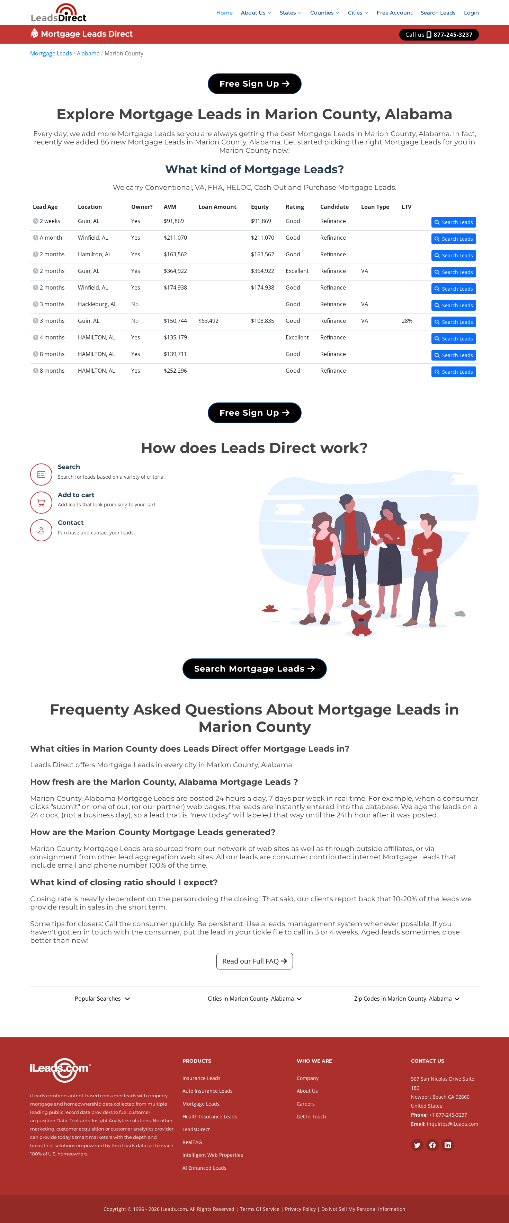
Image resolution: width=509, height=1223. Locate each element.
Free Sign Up (251, 84)
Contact (71, 522)
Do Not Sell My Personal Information (363, 1209)
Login (471, 12)
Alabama (88, 53)
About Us (307, 1091)
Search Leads (438, 12)
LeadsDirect (196, 1129)
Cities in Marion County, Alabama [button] (251, 998)
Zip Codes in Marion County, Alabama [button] (403, 998)
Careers (306, 1103)
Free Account (394, 12)
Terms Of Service (259, 1209)
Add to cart (76, 495)
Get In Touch (311, 1116)
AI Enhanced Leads (204, 1167)
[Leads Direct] (59, 11)
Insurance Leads (201, 1078)
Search (69, 467)
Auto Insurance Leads (207, 1091)
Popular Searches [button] (98, 998)
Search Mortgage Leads (250, 669)
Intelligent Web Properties (212, 1155)
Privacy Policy (300, 1209)
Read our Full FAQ (251, 961)
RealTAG (192, 1142)
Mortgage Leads (51, 53)
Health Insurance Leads (209, 1116)
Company (308, 1078)
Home (224, 12)
